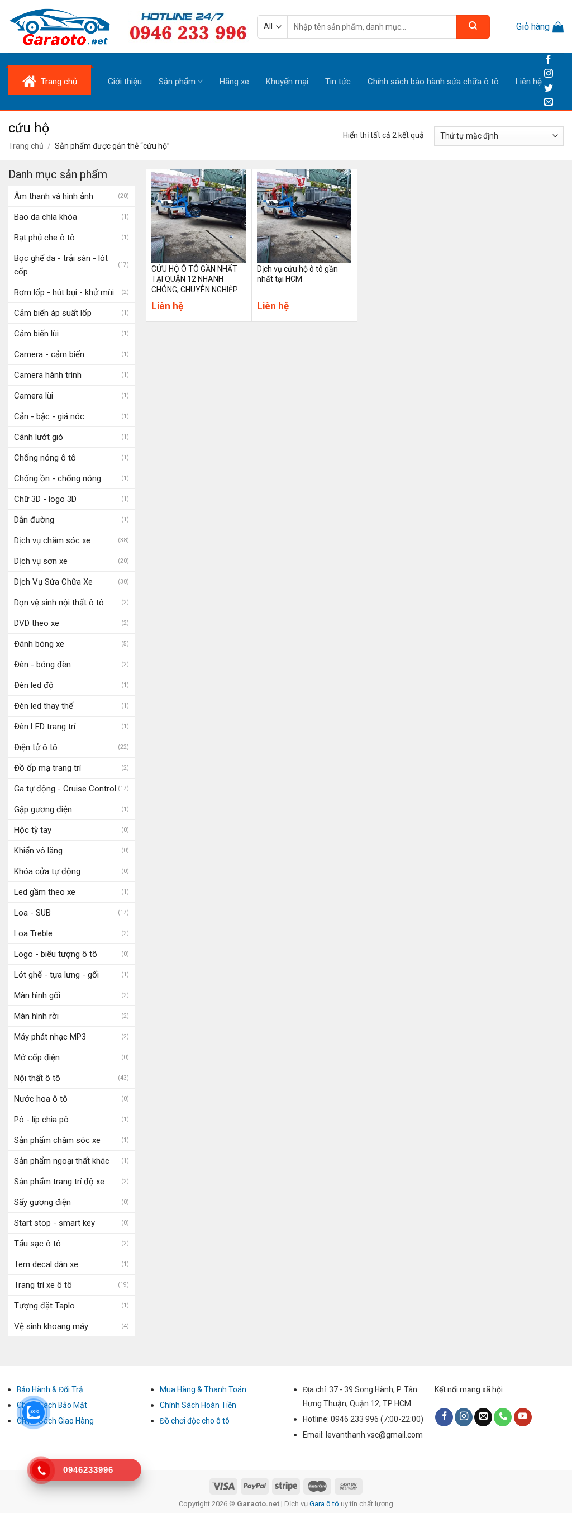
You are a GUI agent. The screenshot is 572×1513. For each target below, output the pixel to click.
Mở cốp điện (37, 1057)
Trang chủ (26, 145)
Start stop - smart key (54, 1223)
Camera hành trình (48, 375)
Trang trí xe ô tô (43, 1285)
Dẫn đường (34, 520)
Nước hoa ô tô (41, 1099)
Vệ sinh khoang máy (51, 1326)
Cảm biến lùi (36, 334)
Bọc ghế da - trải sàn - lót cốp (61, 265)
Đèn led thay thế (43, 706)
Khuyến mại (287, 82)
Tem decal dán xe (46, 1264)
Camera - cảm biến (49, 354)
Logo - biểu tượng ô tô (55, 954)
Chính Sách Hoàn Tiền (198, 1405)
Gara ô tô (325, 1504)
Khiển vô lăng (38, 851)
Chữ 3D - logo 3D (45, 499)
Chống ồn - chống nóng (57, 478)
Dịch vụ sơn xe (41, 561)
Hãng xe (234, 82)
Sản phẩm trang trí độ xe (59, 1182)
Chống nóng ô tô (45, 458)
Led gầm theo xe (44, 892)
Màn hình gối (37, 995)
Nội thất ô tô (37, 1078)
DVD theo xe (36, 623)
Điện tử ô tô (36, 747)
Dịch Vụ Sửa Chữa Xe (53, 582)
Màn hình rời (36, 1016)
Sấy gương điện (42, 1202)
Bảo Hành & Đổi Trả (50, 1389)
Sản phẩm (177, 82)
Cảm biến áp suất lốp (53, 313)
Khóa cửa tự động (47, 871)
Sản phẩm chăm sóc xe (57, 1140)
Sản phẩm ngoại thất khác (61, 1161)
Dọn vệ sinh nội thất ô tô (59, 602)
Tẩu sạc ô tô (37, 1244)
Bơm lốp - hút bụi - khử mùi (64, 292)
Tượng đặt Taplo (44, 1306)
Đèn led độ (34, 685)
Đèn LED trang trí (44, 727)
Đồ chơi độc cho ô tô (195, 1420)
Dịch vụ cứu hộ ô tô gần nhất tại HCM (297, 273)
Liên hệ (529, 82)
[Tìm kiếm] (473, 27)
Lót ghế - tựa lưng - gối (56, 975)
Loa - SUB (32, 913)
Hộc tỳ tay (32, 830)
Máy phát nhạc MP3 (50, 1037)
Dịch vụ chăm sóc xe (52, 540)
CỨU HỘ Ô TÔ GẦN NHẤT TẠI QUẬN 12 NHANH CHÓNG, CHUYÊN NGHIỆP (194, 278)
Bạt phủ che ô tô (44, 238)
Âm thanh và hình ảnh (53, 196)
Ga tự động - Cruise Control (65, 789)
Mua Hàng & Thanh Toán (203, 1389)
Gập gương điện (43, 809)
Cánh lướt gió (38, 437)
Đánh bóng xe (39, 644)
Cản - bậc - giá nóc (49, 416)
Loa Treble (33, 933)
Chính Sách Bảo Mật (52, 1405)
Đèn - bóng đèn (42, 665)
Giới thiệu (125, 82)
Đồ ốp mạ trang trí (47, 768)
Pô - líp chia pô (41, 1119)
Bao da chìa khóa (45, 217)
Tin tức (338, 82)
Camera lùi (33, 396)
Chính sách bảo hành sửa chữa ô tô (433, 82)
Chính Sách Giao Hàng (55, 1420)
